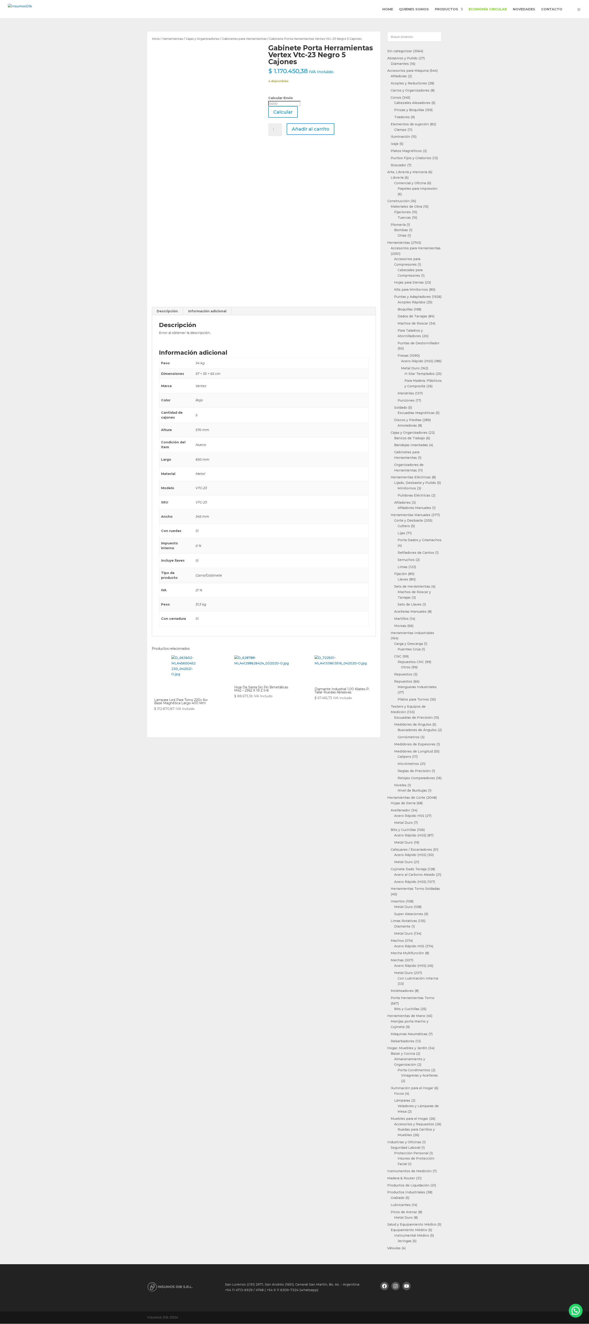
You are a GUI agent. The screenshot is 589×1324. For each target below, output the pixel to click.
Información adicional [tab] (207, 311)
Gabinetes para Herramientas (244, 38)
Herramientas (172, 38)
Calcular (283, 112)
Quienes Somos (414, 9)
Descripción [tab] (167, 311)
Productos (446, 9)
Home (387, 9)
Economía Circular (488, 9)
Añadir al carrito (310, 129)
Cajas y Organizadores (202, 38)
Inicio (156, 38)
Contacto (551, 9)
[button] (576, 1311)
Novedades (524, 9)
